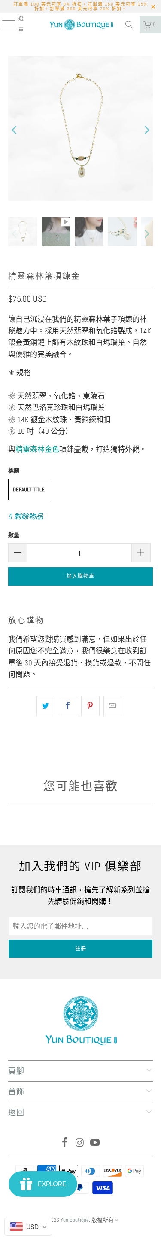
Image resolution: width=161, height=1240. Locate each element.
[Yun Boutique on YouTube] (94, 1143)
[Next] (146, 130)
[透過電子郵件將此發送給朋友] (112, 706)
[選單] (3, 24)
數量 (13, 534)
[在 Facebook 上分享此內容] (68, 706)
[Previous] (14, 130)
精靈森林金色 (37, 449)
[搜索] (129, 24)
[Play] (80, 130)
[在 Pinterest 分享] (90, 706)
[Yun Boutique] (80, 24)
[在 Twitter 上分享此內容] (45, 706)
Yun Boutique (75, 1220)
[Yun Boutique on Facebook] (65, 1143)
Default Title (29, 489)
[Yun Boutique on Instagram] (80, 1143)
